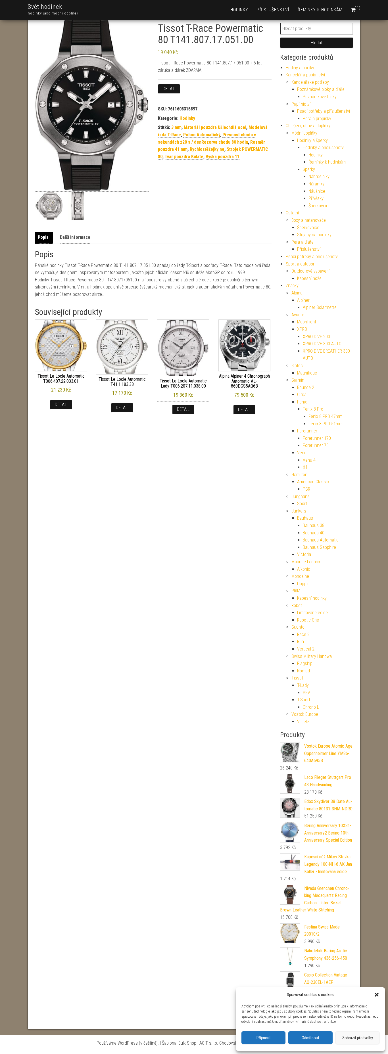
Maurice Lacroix (305, 561)
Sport (302, 503)
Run (300, 641)
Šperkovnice (319, 205)
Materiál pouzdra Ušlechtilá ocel (215, 127)
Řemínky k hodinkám (320, 9)
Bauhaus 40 (313, 533)
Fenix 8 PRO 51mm (325, 423)
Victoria (304, 554)
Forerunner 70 (316, 445)
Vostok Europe (304, 714)
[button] (376, 994)
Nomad (303, 671)
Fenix (302, 402)
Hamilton (299, 474)
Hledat (316, 42)
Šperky (309, 169)
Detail (169, 88)
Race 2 (303, 634)
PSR (306, 489)
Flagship (304, 663)
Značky (292, 285)
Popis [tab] (43, 237)
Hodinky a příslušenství (324, 147)
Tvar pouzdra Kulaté (184, 156)
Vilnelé (303, 721)
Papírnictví (300, 104)
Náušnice (316, 191)
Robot (296, 605)
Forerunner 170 (317, 438)
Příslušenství (273, 9)
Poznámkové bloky (320, 96)
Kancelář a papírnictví (305, 75)
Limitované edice (312, 612)
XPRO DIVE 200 (316, 336)
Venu (301, 452)
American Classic (313, 481)
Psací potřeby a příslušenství (323, 111)
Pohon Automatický (201, 134)
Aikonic (303, 569)
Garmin (297, 380)
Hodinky (239, 9)
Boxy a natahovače (308, 220)
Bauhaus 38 (313, 525)
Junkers (298, 511)
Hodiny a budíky (300, 67)
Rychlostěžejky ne (207, 149)
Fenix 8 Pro (313, 409)
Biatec (297, 365)
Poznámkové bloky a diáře (321, 89)
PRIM (295, 590)
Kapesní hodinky (312, 598)
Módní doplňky (304, 133)
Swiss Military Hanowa (311, 656)
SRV (306, 692)
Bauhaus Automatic (321, 540)
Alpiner (303, 300)
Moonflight (306, 322)
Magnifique (307, 373)
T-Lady (303, 685)
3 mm (176, 127)
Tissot (297, 678)
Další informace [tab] (75, 237)
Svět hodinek (45, 6)
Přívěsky (316, 198)
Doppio (303, 583)
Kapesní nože (309, 278)
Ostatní (292, 213)
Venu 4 (309, 460)
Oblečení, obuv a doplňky (308, 125)
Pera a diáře (302, 242)
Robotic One (308, 620)
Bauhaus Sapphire (319, 547)
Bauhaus (305, 518)
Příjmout (263, 1037)
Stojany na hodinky (314, 234)
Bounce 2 (305, 387)
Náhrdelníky (318, 176)
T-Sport (303, 699)
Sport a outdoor (300, 264)
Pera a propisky (317, 118)
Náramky (316, 184)
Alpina (297, 293)
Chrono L (311, 707)
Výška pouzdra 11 (222, 156)
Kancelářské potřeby (310, 82)
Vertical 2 (305, 649)
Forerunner (307, 431)
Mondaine (300, 576)
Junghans (300, 496)
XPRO (302, 329)
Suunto (297, 627)
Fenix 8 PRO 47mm (325, 416)
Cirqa (301, 394)
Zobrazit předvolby (357, 1037)
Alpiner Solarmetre (320, 307)
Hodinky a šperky (312, 140)
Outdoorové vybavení (310, 271)
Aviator (297, 314)
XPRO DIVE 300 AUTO (322, 343)
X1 (305, 467)
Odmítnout (310, 1037)
